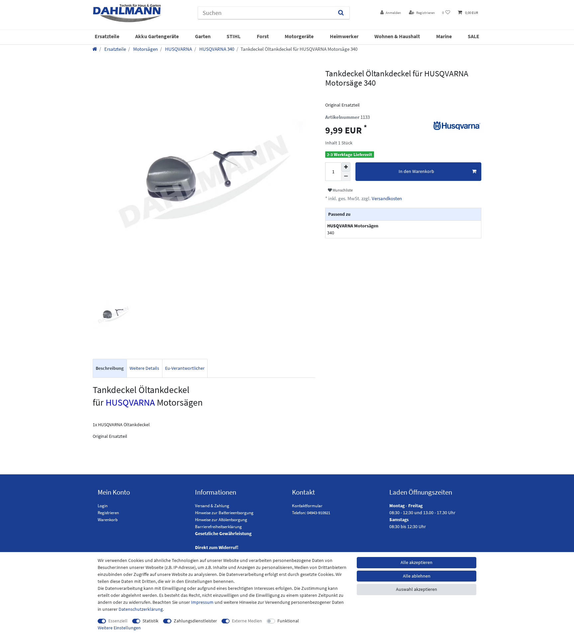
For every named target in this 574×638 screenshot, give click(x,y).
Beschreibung (110, 368)
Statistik (150, 621)
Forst (263, 36)
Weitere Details (144, 368)
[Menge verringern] (345, 176)
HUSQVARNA (178, 49)
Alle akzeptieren (416, 562)
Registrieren (108, 512)
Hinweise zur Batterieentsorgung (224, 512)
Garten (203, 36)
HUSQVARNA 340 (216, 49)
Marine (444, 36)
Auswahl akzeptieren (416, 589)
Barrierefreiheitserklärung (218, 526)
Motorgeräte (299, 36)
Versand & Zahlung (212, 505)
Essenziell (118, 621)
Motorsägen (145, 49)
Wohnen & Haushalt (397, 36)
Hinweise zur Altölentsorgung (221, 519)
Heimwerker (344, 36)
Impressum (202, 602)
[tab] (110, 368)
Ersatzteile (107, 36)
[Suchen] (341, 13)
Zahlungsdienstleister (195, 621)
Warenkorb (108, 519)
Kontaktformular (307, 505)
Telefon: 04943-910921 (311, 512)
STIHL (233, 36)
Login (103, 505)
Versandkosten (386, 198)
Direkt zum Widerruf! (217, 547)
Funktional (288, 621)
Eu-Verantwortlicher (185, 368)
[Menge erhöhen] (345, 167)
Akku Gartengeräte (157, 36)
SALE (473, 36)
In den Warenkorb (416, 171)
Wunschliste (342, 190)
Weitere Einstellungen (119, 628)
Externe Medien (247, 621)
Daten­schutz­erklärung (141, 609)
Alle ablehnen (416, 576)
